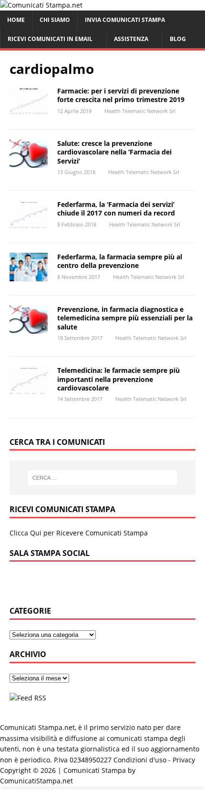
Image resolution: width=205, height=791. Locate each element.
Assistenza (131, 39)
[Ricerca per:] (102, 478)
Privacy (184, 759)
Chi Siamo (55, 20)
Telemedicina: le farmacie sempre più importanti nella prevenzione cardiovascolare (118, 379)
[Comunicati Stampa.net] (41, 5)
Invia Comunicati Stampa (125, 20)
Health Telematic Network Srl (139, 110)
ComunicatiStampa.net (36, 780)
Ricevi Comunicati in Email (50, 39)
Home (16, 20)
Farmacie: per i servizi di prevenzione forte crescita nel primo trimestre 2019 (120, 95)
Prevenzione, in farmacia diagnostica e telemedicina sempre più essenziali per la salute (125, 318)
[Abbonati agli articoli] (28, 697)
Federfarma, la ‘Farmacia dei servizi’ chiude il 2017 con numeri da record (116, 208)
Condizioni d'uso (139, 759)
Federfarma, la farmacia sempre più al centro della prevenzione (119, 261)
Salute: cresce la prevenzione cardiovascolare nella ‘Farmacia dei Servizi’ (114, 152)
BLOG (178, 39)
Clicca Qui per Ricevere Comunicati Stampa (79, 532)
